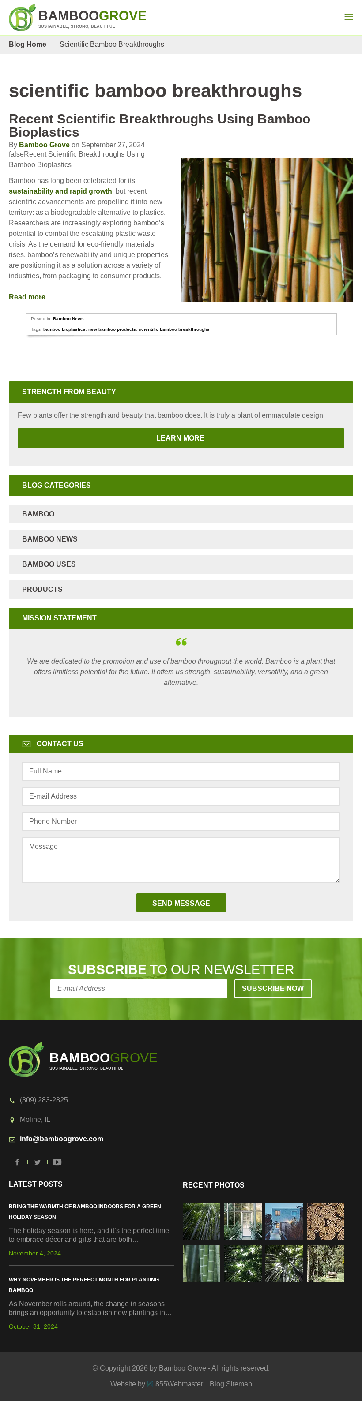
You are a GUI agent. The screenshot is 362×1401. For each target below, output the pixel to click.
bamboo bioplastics (64, 329)
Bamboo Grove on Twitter (37, 1162)
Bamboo (38, 514)
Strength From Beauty (69, 392)
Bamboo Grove (44, 145)
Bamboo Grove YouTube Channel (57, 1162)
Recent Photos (214, 1185)
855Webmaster (179, 1384)
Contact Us (60, 743)
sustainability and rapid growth (60, 191)
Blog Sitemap (231, 1384)
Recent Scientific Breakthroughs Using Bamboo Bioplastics (159, 125)
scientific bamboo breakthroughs (174, 329)
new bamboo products (112, 329)
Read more (28, 297)
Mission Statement (59, 618)
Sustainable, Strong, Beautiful (92, 18)
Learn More (112, 438)
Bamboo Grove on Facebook (17, 1162)
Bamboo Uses (49, 564)
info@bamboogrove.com (61, 1139)
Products (42, 589)
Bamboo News (68, 318)
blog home (27, 44)
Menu (348, 16)
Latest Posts (36, 1184)
